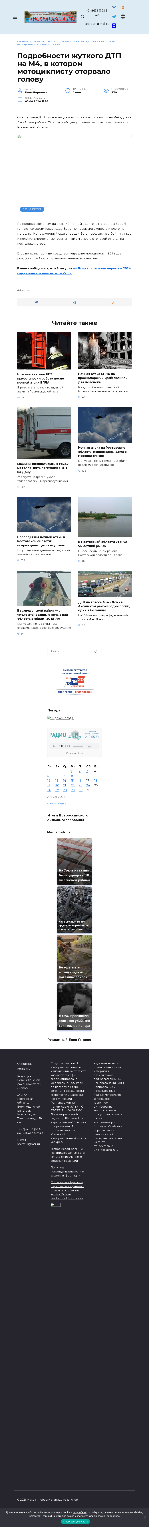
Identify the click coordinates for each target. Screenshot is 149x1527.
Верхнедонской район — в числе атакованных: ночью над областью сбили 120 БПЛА (42, 614)
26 (49, 790)
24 (88, 785)
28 (65, 790)
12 (48, 780)
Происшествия (32, 209)
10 (87, 776)
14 (64, 780)
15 (72, 780)
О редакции (25, 1063)
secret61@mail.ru (97, 24)
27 (57, 790)
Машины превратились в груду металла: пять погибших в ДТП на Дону (43, 468)
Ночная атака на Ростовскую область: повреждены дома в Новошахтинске (102, 452)
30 (80, 790)
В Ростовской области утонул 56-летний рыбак (102, 544)
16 (80, 780)
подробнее (79, 1512)
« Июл (51, 803)
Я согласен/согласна (75, 1521)
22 (73, 785)
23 (80, 785)
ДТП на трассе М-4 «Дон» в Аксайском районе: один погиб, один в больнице (104, 606)
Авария (24, 290)
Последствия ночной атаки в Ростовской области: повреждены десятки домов (41, 541)
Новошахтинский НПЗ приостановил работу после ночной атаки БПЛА (40, 378)
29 (73, 790)
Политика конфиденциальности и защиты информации (67, 1171)
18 (95, 780)
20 (57, 785)
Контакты (23, 1068)
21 (64, 785)
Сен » (62, 803)
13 (56, 780)
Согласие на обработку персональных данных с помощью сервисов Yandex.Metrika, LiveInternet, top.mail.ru (67, 1190)
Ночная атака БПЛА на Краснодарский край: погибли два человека (103, 378)
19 (48, 785)
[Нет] (144, 1517)
